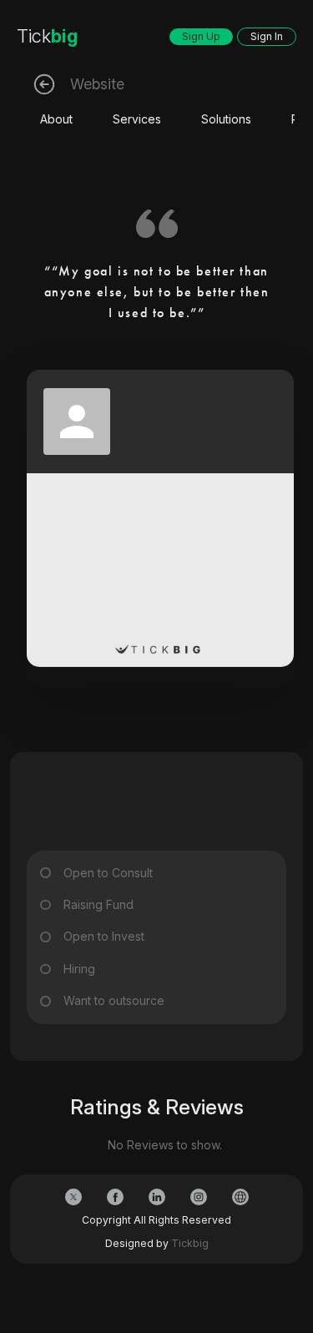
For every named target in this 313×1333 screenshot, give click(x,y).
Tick (47, 36)
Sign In (266, 36)
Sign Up (201, 36)
